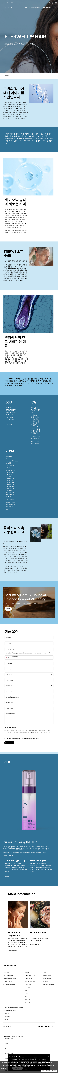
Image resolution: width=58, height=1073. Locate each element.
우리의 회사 (27, 972)
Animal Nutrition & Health (10, 984)
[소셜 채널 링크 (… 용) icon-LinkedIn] (38, 1026)
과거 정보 (45, 981)
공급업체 (27, 999)
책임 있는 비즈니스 (30, 981)
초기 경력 (5, 1019)
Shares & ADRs (47, 978)
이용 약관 (5, 1043)
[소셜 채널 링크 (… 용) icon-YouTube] (46, 1026)
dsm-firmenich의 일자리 (9, 1010)
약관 (4, 1048)
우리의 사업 (6, 972)
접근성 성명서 (7, 1058)
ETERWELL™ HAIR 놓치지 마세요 (20, 842)
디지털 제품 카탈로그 (35, 7)
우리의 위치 (28, 993)
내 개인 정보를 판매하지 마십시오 (30, 1067)
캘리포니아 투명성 (8, 1053)
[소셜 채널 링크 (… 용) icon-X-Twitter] (53, 1026)
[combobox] (29, 669)
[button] (52, 3)
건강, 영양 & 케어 (7, 981)
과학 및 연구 (28, 987)
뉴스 (26, 990)
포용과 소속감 (7, 1016)
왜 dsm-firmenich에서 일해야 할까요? (13, 1007)
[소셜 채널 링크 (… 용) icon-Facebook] (42, 1026)
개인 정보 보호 (18, 1067)
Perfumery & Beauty (14, 7)
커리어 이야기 (7, 1013)
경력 (4, 1005)
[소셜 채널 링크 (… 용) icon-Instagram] (49, 1026)
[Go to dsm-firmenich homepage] (9, 2)
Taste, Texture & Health (9, 978)
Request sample (9, 742)
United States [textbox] (9, 680)
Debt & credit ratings (49, 984)
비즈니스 (5, 7)
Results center (47, 975)
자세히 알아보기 (8, 856)
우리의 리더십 (28, 978)
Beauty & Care (25, 7)
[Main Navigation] (56, 3)
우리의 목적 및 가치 (30, 975)
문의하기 (27, 1002)
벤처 (26, 996)
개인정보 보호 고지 (8, 1038)
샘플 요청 (7, 76)
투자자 (44, 972)
